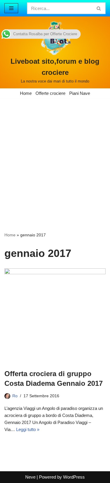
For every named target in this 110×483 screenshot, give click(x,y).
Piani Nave (79, 93)
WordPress (74, 476)
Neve (30, 476)
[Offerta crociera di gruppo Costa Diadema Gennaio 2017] (55, 315)
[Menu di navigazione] (11, 8)
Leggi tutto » (27, 429)
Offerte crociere (50, 93)
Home (26, 93)
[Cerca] (99, 8)
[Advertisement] (55, 156)
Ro (15, 396)
